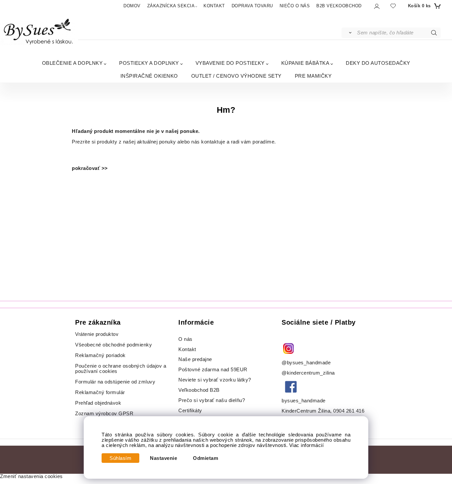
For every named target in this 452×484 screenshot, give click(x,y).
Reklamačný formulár (100, 392)
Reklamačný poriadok (100, 355)
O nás (185, 339)
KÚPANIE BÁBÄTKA (305, 63)
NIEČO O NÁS (295, 5)
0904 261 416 (348, 411)
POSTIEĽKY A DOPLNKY (149, 63)
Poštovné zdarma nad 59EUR (213, 369)
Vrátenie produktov (96, 334)
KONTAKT (214, 5)
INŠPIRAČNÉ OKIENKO (149, 76)
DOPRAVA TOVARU (252, 5)
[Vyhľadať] (348, 32)
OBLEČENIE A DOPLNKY (72, 63)
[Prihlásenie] (376, 6)
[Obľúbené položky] (393, 6)
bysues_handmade (304, 400)
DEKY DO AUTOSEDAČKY (378, 63)
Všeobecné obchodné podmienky (113, 344)
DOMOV (132, 5)
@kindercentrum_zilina (309, 373)
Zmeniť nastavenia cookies (31, 476)
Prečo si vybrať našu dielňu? (211, 400)
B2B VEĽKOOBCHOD (339, 5)
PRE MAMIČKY (313, 76)
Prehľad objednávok (98, 403)
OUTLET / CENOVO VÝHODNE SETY (236, 76)
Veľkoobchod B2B (199, 390)
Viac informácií (306, 445)
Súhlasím (120, 458)
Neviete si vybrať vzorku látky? (214, 380)
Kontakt (188, 349)
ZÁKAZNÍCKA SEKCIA (171, 5)
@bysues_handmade (306, 362)
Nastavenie (163, 458)
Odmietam (205, 458)
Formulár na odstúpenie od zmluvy (115, 381)
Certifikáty (190, 410)
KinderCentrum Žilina (306, 411)
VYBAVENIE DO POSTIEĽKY (230, 63)
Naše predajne (195, 359)
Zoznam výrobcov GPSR (104, 413)
